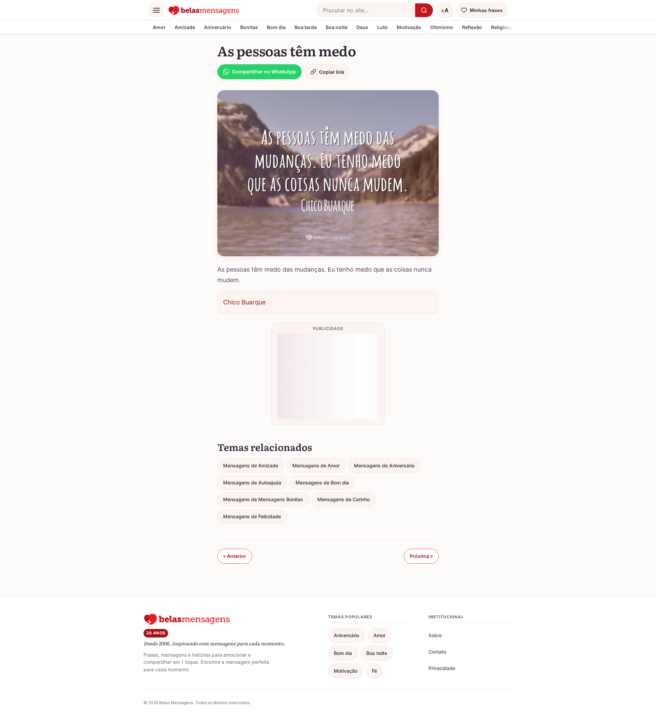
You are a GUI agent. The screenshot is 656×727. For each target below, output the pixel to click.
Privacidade (441, 668)
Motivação (409, 27)
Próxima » (421, 556)
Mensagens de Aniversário (384, 465)
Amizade (185, 27)
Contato (437, 652)
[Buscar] (424, 10)
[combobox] (366, 10)
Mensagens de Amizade (250, 465)
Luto (382, 27)
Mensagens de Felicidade (252, 516)
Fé (374, 671)
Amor (159, 27)
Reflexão (472, 27)
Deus (362, 27)
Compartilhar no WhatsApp (264, 71)
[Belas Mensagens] (204, 10)
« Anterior (234, 556)
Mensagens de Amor (316, 465)
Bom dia (276, 27)
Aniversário (217, 27)
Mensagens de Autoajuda (252, 482)
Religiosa (501, 27)
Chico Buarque (244, 302)
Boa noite (336, 27)
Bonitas (249, 27)
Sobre (435, 635)
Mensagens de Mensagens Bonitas (263, 499)
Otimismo (441, 27)
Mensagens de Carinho (343, 499)
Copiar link (331, 72)
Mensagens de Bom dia (322, 482)
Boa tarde (306, 27)
